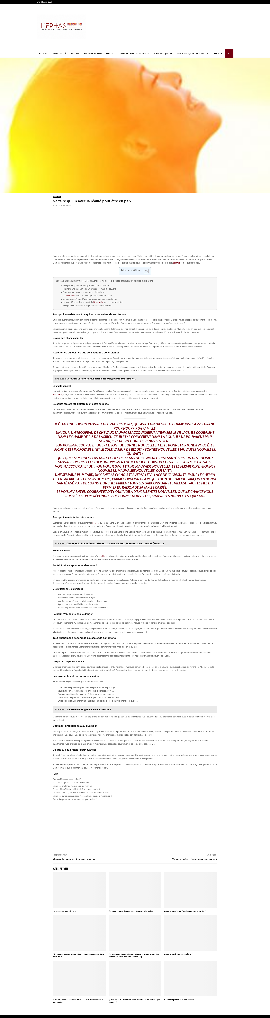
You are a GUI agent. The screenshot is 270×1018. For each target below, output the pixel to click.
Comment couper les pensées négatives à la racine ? (132, 911)
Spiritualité (59, 53)
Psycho (75, 53)
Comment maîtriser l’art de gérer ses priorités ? (194, 859)
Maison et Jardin (163, 53)
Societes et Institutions (97, 53)
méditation (70, 296)
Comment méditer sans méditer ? (178, 954)
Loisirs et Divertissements (132, 53)
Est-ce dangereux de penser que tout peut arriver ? (75, 799)
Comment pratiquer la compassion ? (180, 1000)
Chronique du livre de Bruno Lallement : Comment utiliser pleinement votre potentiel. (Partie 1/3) (134, 955)
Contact (217, 53)
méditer (102, 556)
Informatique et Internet (191, 53)
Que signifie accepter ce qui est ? (67, 779)
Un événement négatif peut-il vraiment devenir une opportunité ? (81, 793)
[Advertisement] (182, 26)
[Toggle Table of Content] (144, 271)
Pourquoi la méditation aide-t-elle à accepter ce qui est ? (77, 789)
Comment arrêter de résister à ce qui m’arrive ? (73, 786)
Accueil (43, 53)
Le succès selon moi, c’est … (65, 911)
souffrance (177, 263)
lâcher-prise (98, 302)
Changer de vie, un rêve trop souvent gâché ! (74, 859)
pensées (95, 523)
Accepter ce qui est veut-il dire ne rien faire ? (72, 783)
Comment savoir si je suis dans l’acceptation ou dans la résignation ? (82, 796)
